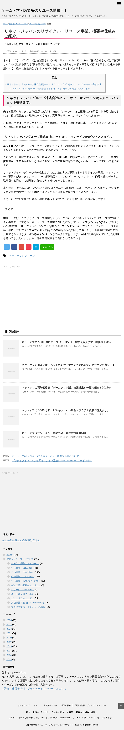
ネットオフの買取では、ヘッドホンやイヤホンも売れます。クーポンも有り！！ (68, 364)
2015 (9, 659)
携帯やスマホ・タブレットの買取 (28, 607)
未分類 (9, 554)
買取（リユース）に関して (20, 559)
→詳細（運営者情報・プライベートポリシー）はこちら (34, 688)
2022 (9, 628)
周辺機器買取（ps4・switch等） (28, 602)
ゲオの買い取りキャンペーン (26, 585)
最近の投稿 (66, 705)
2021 (9, 633)
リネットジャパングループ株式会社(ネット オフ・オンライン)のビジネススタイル (49, 88)
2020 (9, 637)
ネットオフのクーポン (22, 255)
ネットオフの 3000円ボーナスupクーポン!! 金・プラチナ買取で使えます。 (66, 410)
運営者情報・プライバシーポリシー (90, 705)
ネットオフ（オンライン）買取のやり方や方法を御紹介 (54, 433)
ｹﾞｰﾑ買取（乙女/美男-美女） (25, 580)
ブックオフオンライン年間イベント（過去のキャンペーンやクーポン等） (52, 460)
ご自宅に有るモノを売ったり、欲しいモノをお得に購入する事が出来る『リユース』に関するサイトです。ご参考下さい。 (62, 717)
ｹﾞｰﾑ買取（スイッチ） (22, 576)
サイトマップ (23, 705)
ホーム (36, 705)
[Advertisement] (27, 297)
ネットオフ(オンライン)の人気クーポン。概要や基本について (45, 456)
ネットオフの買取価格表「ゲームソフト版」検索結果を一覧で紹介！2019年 (66, 387)
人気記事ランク (50, 705)
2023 (9, 624)
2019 (9, 642)
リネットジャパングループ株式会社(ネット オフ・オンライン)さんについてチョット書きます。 (54, 84)
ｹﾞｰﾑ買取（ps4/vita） (22, 572)
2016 (9, 655)
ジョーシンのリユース (22, 589)
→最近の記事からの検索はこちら (21, 540)
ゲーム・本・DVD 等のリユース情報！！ (34, 10)
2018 (9, 646)
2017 (8, 650)
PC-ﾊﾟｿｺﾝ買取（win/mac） (25, 563)
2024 (9, 620)
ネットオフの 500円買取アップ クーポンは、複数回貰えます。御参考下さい (66, 342)
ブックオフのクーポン (22, 598)
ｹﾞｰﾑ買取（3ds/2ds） (22, 567)
